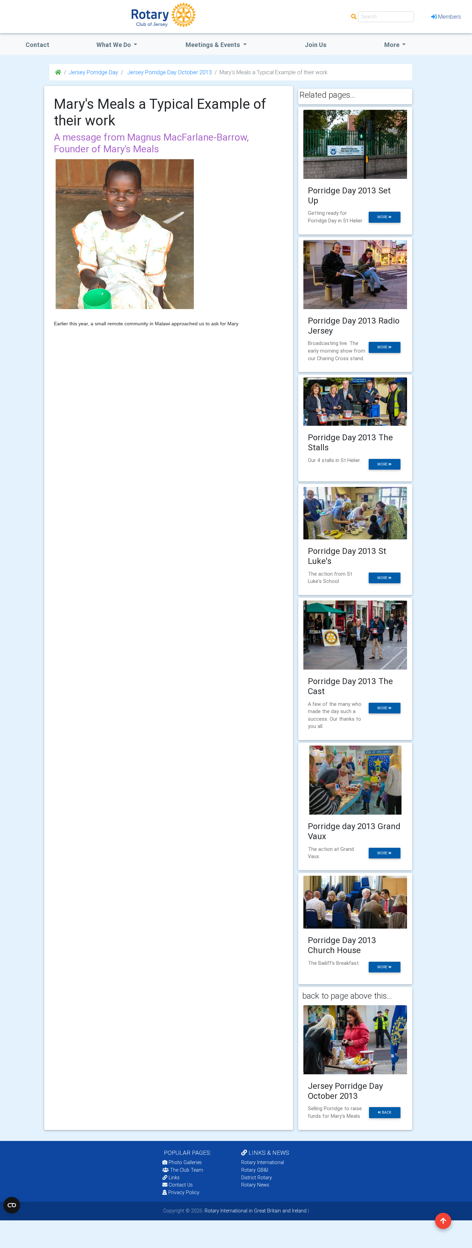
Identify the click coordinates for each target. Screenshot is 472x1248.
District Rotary (256, 1177)
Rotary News (255, 1185)
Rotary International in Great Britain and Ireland (254, 1211)
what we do (114, 45)
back (386, 1112)
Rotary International (262, 1162)
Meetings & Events (214, 45)
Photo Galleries (184, 1162)
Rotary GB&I (254, 1170)
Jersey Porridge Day (93, 72)
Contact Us (180, 1185)
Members (449, 16)
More (392, 45)
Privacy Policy (183, 1192)
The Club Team (186, 1170)
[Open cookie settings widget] (11, 1205)
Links (174, 1177)
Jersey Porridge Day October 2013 (169, 72)
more (382, 217)
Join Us (316, 45)
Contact (37, 45)
